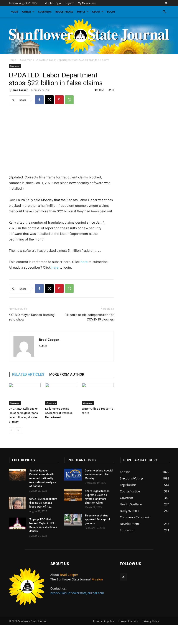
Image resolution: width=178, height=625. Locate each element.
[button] (164, 12)
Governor (44, 11)
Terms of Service (128, 621)
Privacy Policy (151, 621)
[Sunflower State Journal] (89, 35)
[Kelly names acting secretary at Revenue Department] (61, 394)
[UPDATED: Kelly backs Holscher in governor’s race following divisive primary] (25, 394)
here (84, 262)
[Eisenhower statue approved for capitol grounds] (73, 520)
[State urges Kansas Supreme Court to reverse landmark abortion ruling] (73, 495)
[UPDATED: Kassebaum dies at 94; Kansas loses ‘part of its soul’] (17, 503)
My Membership (87, 3)
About (96, 11)
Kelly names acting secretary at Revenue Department (59, 413)
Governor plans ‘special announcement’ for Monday (99, 474)
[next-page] (18, 430)
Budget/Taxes (64, 11)
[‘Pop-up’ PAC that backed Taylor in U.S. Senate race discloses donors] (17, 523)
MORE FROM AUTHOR (66, 374)
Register (69, 3)
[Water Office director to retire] (98, 394)
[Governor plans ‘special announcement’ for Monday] (73, 475)
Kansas (26, 11)
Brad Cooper (20, 89)
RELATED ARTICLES (28, 374)
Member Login (52, 3)
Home (14, 11)
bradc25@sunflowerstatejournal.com (77, 593)
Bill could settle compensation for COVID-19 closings (89, 317)
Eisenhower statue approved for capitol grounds (97, 519)
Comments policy (103, 621)
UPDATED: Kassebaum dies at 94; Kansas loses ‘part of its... (43, 502)
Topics (81, 11)
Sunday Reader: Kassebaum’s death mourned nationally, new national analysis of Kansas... (42, 478)
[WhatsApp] (69, 99)
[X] (166, 3)
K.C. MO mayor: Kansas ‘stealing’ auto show (32, 317)
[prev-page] (11, 430)
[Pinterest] (59, 99)
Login (111, 11)
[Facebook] (39, 99)
